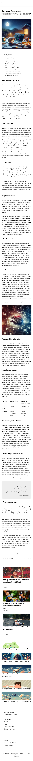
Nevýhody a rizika (10, 62)
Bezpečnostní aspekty (11, 69)
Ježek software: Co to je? (12, 56)
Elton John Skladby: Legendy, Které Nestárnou (15, 661)
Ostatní (29, 558)
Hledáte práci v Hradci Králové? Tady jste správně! (16, 701)
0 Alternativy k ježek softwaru (13, 73)
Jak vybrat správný (11, 64)
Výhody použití (10, 60)
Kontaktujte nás (16, 553)
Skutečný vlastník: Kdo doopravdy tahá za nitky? (16, 688)
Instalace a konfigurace (12, 65)
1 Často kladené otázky (12, 75)
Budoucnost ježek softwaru (13, 71)
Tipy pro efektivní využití (12, 67)
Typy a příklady (10, 58)
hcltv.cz (3, 3)
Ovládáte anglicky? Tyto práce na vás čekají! (15, 649)
